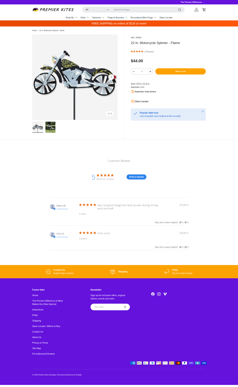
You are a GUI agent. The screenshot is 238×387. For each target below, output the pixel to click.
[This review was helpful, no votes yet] (181, 222)
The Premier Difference (191, 2)
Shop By (70, 17)
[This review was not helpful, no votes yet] (185, 222)
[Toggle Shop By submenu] (76, 17)
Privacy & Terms (40, 343)
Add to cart (180, 71)
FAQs (35, 315)
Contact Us (37, 332)
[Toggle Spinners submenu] (103, 17)
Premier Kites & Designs (47, 375)
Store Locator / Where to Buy (46, 326)
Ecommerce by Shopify (73, 375)
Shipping (36, 321)
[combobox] (133, 10)
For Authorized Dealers (43, 354)
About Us (36, 337)
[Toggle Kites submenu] (87, 17)
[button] (204, 10)
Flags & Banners (116, 17)
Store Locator (166, 17)
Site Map (36, 348)
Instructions (37, 309)
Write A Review (136, 176)
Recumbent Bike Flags (142, 17)
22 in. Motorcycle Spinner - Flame (51, 30)
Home (34, 30)
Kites (83, 17)
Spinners (96, 17)
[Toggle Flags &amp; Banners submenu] (126, 17)
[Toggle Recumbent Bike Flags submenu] (155, 17)
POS (59, 375)
